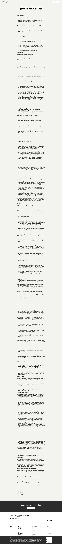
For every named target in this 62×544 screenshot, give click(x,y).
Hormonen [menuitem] (33, 534)
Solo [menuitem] (10, 529)
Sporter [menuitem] (33, 533)
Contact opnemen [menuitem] (49, 532)
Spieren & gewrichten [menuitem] (34, 532)
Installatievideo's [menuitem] (49, 533)
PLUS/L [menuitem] (19, 526)
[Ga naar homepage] (5, 2)
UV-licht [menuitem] (33, 528)
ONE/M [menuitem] (19, 531)
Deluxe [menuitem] (11, 526)
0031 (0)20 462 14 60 (20, 494)
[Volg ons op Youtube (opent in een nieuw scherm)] (51, 520)
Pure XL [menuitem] (11, 527)
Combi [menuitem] (11, 528)
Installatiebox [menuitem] (20, 533)
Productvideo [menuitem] (33, 527)
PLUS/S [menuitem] (19, 528)
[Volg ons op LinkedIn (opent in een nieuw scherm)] (49, 520)
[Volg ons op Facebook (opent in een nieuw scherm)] (47, 520)
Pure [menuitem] (11, 531)
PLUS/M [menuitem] (19, 527)
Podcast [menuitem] (40, 527)
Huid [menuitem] (32, 535)
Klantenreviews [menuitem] (41, 532)
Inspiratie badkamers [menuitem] (49, 527)
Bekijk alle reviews (16, 520)
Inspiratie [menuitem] (41, 533)
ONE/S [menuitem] (19, 532)
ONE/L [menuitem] (19, 529)
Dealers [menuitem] (48, 526)
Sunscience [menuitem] (41, 526)
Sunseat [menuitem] (19, 534)
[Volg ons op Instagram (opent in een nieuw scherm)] (50, 520)
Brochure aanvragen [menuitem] (34, 526)
